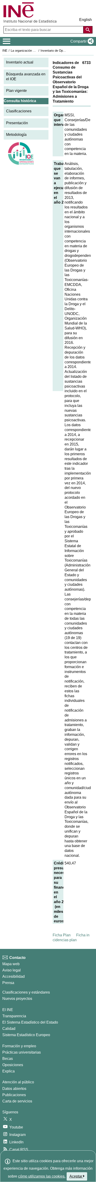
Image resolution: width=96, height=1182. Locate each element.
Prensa (8, 983)
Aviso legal (11, 970)
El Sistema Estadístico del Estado (30, 1022)
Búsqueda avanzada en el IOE (25, 76)
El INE (7, 1010)
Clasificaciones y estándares (26, 992)
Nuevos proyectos (17, 999)
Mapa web (11, 964)
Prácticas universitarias (21, 1052)
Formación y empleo (19, 1046)
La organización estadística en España (37, 50)
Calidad (8, 1029)
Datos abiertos (14, 1089)
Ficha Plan (62, 935)
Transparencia (14, 1016)
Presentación (17, 123)
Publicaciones (14, 1095)
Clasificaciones (18, 111)
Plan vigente (16, 91)
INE (4, 50)
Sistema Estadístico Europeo (26, 1035)
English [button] (85, 20)
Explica (8, 1071)
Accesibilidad (13, 976)
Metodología (16, 135)
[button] (81, 41)
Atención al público (18, 1082)
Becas (7, 1059)
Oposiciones (12, 1065)
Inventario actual (19, 62)
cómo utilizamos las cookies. (41, 1176)
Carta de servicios (17, 1101)
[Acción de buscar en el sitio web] (88, 29)
